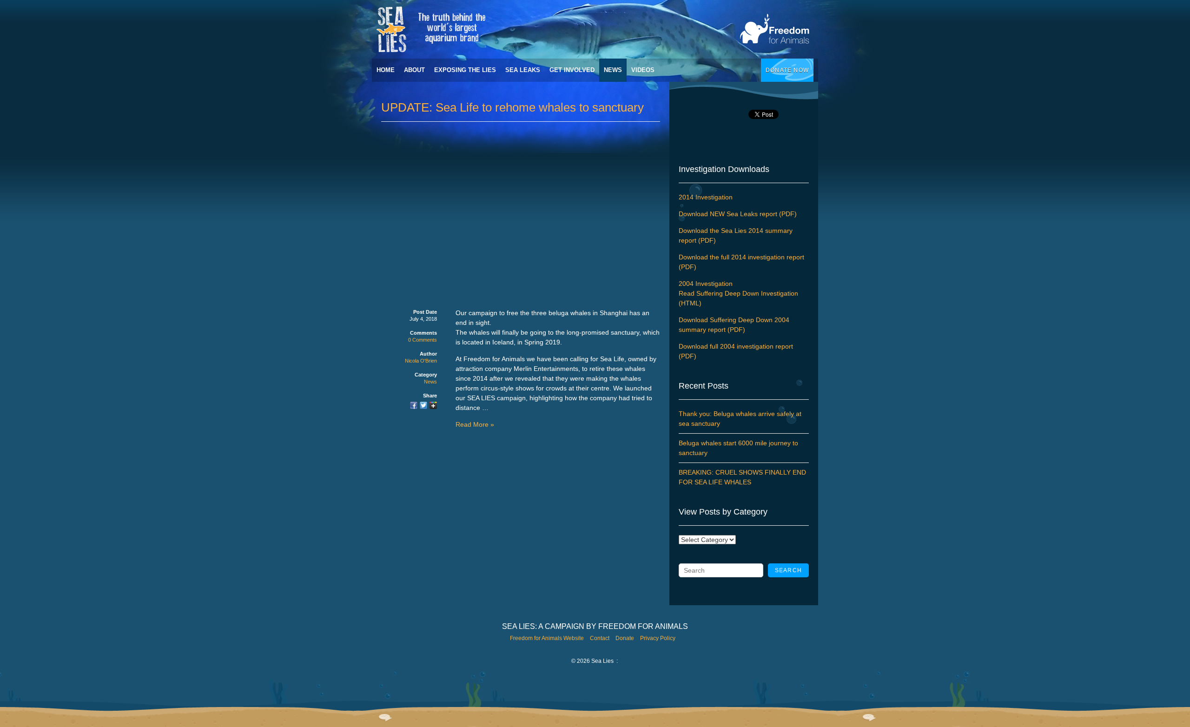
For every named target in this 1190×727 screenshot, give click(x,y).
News (613, 69)
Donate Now (787, 70)
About (414, 69)
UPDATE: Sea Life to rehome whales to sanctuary (512, 107)
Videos (642, 69)
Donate (624, 638)
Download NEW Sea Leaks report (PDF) (738, 214)
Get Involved (572, 69)
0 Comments (422, 340)
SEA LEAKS (522, 69)
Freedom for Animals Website (547, 638)
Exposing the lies (465, 69)
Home (386, 69)
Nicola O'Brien (421, 361)
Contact (599, 638)
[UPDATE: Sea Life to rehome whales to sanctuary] (413, 406)
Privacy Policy (657, 638)
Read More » (475, 424)
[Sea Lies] (600, 29)
